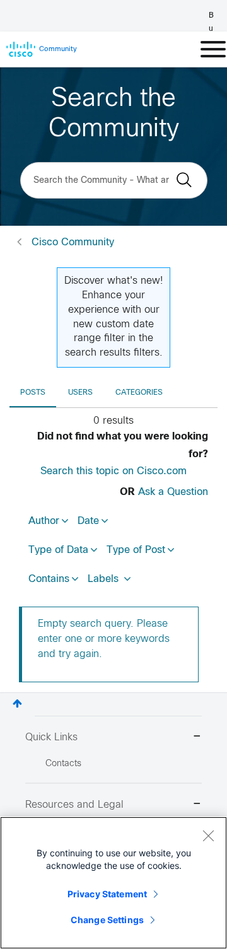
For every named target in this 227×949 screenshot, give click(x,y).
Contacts (63, 764)
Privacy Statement (107, 893)
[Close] (208, 835)
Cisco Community (73, 242)
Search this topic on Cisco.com (113, 471)
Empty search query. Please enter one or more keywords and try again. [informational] (104, 639)
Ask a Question (173, 492)
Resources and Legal (74, 805)
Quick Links (51, 737)
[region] (113, 883)
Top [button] (17, 703)
